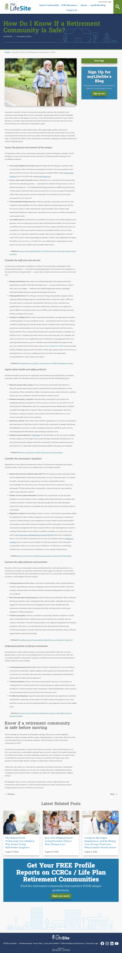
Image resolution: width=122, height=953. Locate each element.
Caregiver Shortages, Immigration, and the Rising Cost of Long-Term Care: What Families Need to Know (100, 842)
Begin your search (61, 896)
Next (112, 794)
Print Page (99, 60)
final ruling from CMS (54, 346)
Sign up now (99, 93)
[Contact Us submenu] (78, 10)
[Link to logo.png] (61, 949)
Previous (11, 794)
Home (7, 52)
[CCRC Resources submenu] (78, 5)
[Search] (117, 7)
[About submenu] (88, 5)
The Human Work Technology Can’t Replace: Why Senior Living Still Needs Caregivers (20, 842)
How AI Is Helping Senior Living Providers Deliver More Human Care (59, 841)
